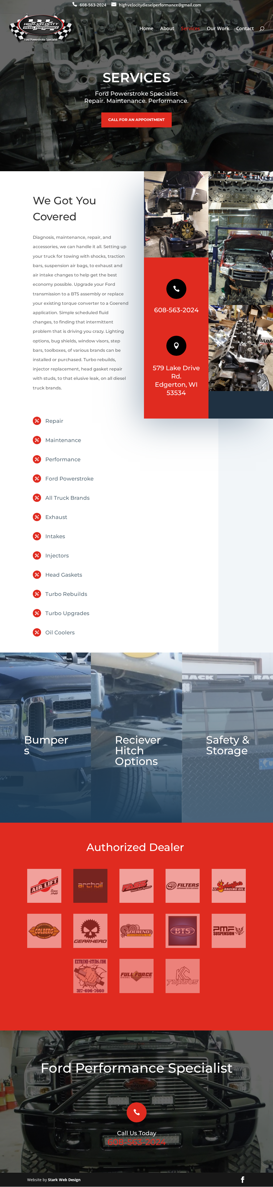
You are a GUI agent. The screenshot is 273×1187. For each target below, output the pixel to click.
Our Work (218, 29)
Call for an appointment (136, 119)
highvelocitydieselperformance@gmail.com (160, 5)
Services (190, 29)
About (167, 29)
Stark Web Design (64, 1179)
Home (146, 29)
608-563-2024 (93, 5)
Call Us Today (136, 1133)
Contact (245, 29)
